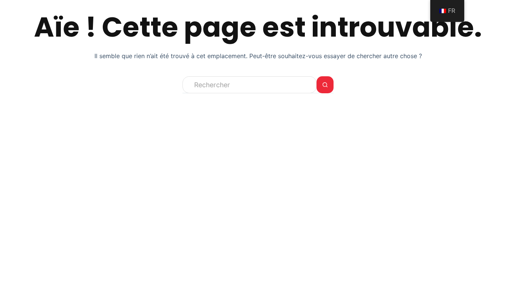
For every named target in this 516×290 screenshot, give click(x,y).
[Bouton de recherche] (325, 84)
